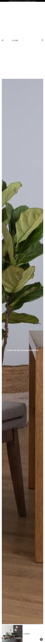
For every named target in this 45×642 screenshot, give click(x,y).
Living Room (26, 633)
